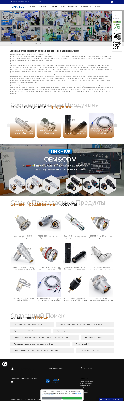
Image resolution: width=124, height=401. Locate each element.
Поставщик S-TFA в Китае (94, 337)
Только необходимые (52, 398)
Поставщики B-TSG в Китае (86, 344)
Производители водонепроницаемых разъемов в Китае (78, 331)
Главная (13, 43)
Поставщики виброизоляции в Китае (28, 324)
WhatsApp (117, 18)
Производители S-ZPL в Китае (25, 331)
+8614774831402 (36, 1)
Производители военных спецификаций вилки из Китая (80, 324)
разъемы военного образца (89, 350)
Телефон (117, 15)
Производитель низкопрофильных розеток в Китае (33, 344)
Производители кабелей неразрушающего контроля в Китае (37, 350)
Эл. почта (117, 12)
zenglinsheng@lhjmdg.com (21, 1)
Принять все (72, 398)
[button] (115, 125)
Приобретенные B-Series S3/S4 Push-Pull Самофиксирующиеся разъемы (41, 337)
